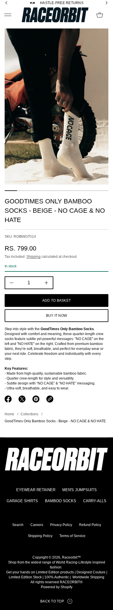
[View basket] (99, 14)
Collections (29, 414)
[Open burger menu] (7, 14)
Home (9, 414)
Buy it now (56, 316)
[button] (99, 14)
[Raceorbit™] (55, 14)
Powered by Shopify (56, 587)
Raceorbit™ (71, 557)
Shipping (33, 257)
